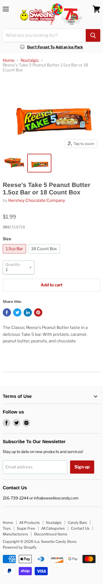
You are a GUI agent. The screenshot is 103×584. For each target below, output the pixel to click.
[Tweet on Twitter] (17, 312)
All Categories (53, 528)
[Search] (93, 35)
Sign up (82, 467)
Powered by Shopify (20, 547)
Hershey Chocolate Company (36, 200)
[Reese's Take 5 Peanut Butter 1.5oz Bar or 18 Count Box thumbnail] (14, 163)
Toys (7, 528)
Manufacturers (15, 534)
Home (9, 60)
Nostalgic (30, 60)
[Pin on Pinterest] (38, 312)
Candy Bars (77, 522)
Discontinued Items (50, 534)
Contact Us (80, 528)
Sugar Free (26, 528)
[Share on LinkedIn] (28, 312)
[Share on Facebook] (7, 312)
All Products (29, 522)
